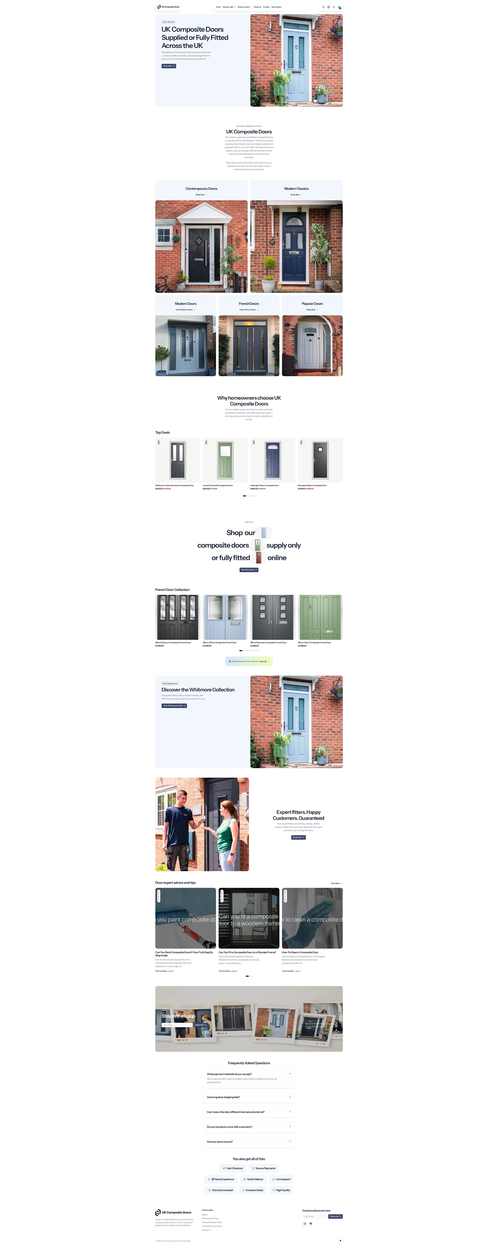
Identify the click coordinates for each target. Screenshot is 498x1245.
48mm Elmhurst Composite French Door (173, 642)
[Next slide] (342, 465)
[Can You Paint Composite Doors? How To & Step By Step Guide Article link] (185, 930)
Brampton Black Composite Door (312, 485)
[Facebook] (310, 1223)
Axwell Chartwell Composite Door (218, 485)
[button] (323, 7)
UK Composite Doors (168, 1241)
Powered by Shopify (184, 1241)
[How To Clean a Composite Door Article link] (312, 930)
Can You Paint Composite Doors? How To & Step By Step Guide (184, 954)
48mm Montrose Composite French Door (268, 642)
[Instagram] (304, 1223)
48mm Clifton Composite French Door (220, 642)
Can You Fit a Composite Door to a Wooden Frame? (247, 952)
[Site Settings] (328, 7)
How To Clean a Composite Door (300, 952)
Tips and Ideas (161, 971)
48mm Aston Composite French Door (314, 642)
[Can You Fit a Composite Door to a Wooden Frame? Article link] (249, 930)
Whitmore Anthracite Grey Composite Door (174, 485)
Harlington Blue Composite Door (264, 485)
